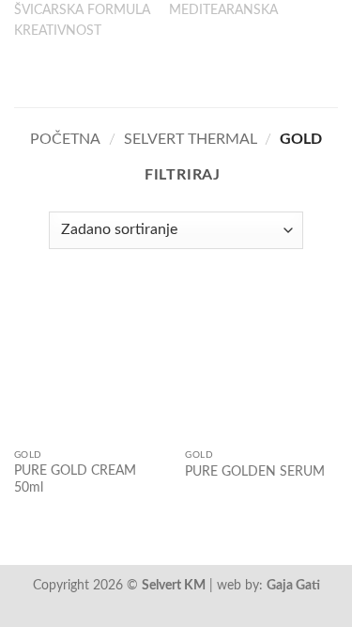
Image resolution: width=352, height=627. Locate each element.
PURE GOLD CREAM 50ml (75, 479)
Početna (65, 139)
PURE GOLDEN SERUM (255, 471)
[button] (25, 75)
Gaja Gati (293, 585)
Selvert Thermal (190, 139)
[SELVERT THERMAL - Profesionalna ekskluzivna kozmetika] (176, 74)
